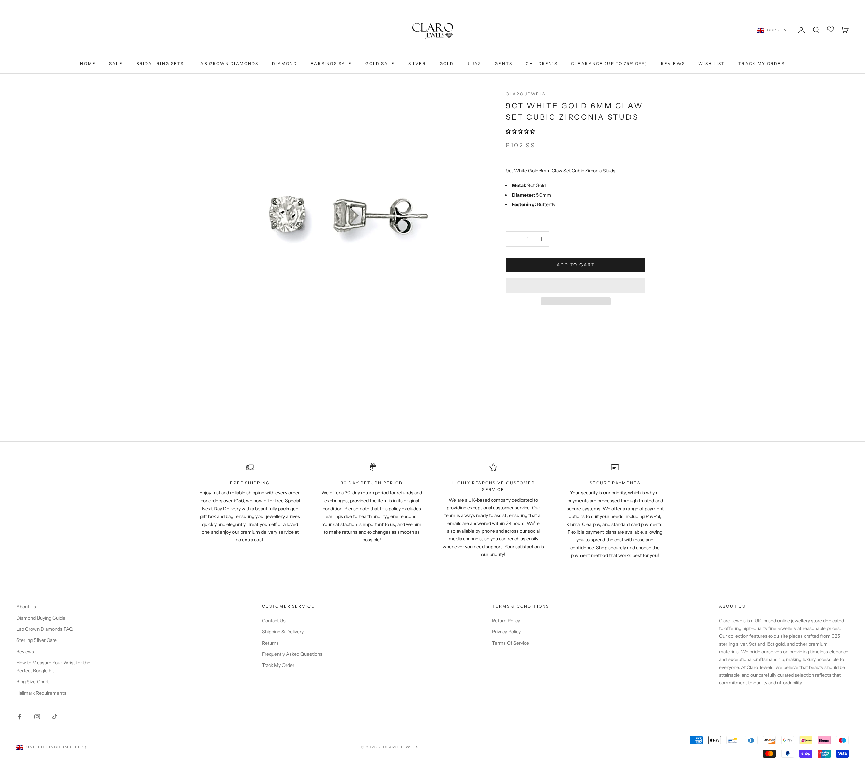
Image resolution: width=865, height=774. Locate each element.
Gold (447, 63)
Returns (270, 643)
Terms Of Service (510, 643)
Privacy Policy (506, 632)
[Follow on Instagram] (37, 716)
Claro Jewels (525, 93)
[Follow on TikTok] (54, 716)
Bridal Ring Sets (160, 63)
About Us (26, 607)
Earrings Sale (331, 63)
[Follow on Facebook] (19, 716)
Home (88, 63)
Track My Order (761, 63)
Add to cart (576, 264)
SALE (116, 63)
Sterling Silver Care (36, 640)
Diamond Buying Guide (40, 618)
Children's (542, 63)
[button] (521, 131)
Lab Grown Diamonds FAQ (44, 629)
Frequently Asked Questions (292, 654)
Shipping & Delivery (283, 632)
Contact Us (274, 621)
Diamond (284, 63)
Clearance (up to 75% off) (609, 63)
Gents (503, 63)
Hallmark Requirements (41, 693)
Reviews (673, 63)
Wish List (711, 63)
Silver (417, 63)
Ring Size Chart (32, 682)
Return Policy (506, 621)
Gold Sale (379, 63)
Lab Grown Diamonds (227, 63)
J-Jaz (474, 63)
